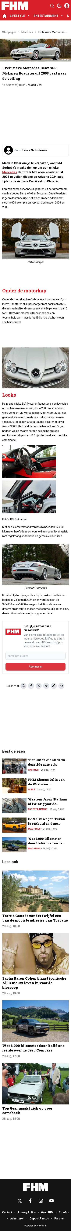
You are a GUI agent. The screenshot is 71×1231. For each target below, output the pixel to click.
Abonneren (35, 666)
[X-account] (19, 1200)
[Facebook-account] (30, 1200)
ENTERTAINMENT (46, 16)
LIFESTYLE (17, 16)
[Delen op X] (39, 686)
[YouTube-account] (51, 1200)
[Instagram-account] (41, 1200)
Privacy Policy (27, 1212)
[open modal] (66, 5)
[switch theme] (59, 5)
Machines (35, 85)
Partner (33, 770)
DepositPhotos (39, 1218)
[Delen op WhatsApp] (23, 686)
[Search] (52, 5)
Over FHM (47, 1212)
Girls (31, 789)
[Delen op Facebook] (31, 686)
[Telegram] (46, 686)
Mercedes (9, 172)
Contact (7, 1212)
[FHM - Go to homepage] (35, 1187)
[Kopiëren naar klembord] (54, 686)
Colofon (64, 1212)
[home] (4, 16)
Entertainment (38, 809)
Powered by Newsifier (35, 1225)
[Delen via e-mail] (61, 686)
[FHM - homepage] (15, 6)
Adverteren (17, 1218)
